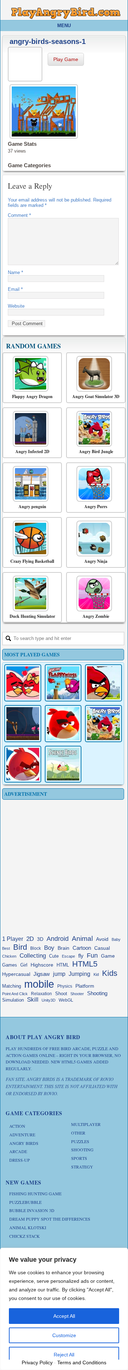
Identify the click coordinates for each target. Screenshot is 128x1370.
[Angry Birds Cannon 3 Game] (22, 682)
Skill (32, 999)
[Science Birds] (63, 764)
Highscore (42, 965)
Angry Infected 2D (32, 452)
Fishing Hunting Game (35, 1193)
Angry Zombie (95, 616)
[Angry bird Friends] (22, 764)
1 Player (12, 939)
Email (15, 289)
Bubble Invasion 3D (31, 1210)
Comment (19, 215)
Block (35, 948)
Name (15, 272)
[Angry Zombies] (22, 723)
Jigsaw (41, 974)
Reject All (64, 1354)
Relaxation (41, 993)
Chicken (9, 956)
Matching (11, 986)
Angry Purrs (95, 507)
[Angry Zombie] (94, 593)
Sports (79, 1158)
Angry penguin (32, 507)
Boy (49, 947)
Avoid (102, 939)
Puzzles (80, 1141)
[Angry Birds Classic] (103, 682)
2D (30, 938)
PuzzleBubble (25, 1202)
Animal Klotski (27, 1227)
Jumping (79, 974)
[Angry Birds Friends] (63, 723)
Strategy (82, 1167)
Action (17, 1126)
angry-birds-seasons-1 (48, 41)
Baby (116, 939)
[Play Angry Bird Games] (66, 13)
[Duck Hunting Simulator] (30, 593)
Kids (109, 973)
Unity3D (48, 1000)
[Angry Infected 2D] (30, 429)
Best (6, 948)
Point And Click (15, 994)
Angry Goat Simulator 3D (95, 396)
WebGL (66, 1000)
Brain (63, 948)
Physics (64, 986)
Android (58, 938)
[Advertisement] (64, 865)
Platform (84, 986)
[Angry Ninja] (94, 538)
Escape (68, 956)
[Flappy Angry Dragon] (30, 374)
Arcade (18, 1151)
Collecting (33, 955)
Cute (54, 956)
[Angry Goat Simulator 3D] (94, 374)
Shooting (97, 993)
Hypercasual (16, 974)
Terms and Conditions (81, 1362)
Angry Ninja (95, 561)
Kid (96, 974)
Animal (82, 938)
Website (16, 306)
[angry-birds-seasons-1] (26, 63)
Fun (92, 955)
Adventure (22, 1134)
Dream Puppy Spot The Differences (49, 1219)
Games (9, 965)
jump (59, 974)
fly (81, 956)
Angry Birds (23, 1143)
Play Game (65, 59)
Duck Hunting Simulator (32, 616)
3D (40, 939)
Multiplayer (86, 1124)
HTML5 (84, 963)
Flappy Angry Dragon (32, 396)
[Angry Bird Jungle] (94, 429)
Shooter (77, 994)
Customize (64, 1335)
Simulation (13, 1000)
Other (78, 1133)
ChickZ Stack (24, 1236)
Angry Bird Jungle (96, 452)
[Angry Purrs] (94, 484)
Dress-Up (19, 1160)
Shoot (61, 993)
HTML (63, 965)
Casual (102, 948)
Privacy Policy (37, 1362)
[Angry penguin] (30, 484)
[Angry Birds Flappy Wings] (63, 682)
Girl (23, 965)
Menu (64, 25)
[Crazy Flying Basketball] (30, 538)
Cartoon (82, 948)
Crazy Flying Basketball (32, 561)
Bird (20, 947)
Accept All (64, 1316)
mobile (39, 984)
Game (108, 956)
